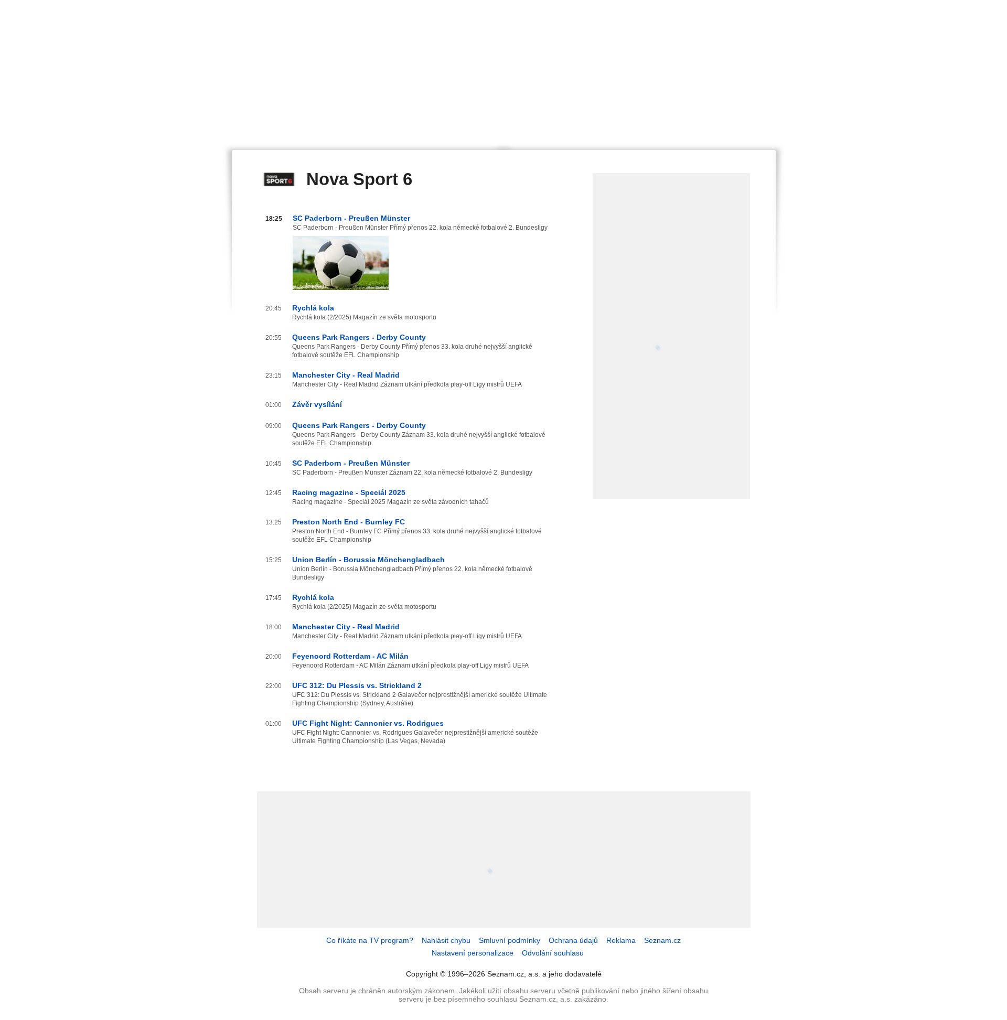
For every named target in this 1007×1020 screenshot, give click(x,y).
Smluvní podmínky (509, 940)
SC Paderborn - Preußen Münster (351, 218)
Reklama (621, 940)
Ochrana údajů (573, 940)
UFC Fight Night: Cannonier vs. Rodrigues (368, 723)
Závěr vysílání (317, 404)
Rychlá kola (313, 308)
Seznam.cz (662, 940)
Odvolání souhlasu (553, 953)
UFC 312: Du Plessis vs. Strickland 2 (357, 685)
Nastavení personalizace (472, 953)
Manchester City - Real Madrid (346, 375)
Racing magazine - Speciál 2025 (348, 492)
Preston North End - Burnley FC (348, 522)
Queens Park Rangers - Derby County (359, 337)
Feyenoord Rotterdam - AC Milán (350, 656)
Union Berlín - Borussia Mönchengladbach (368, 559)
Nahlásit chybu (446, 940)
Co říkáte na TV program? (369, 940)
